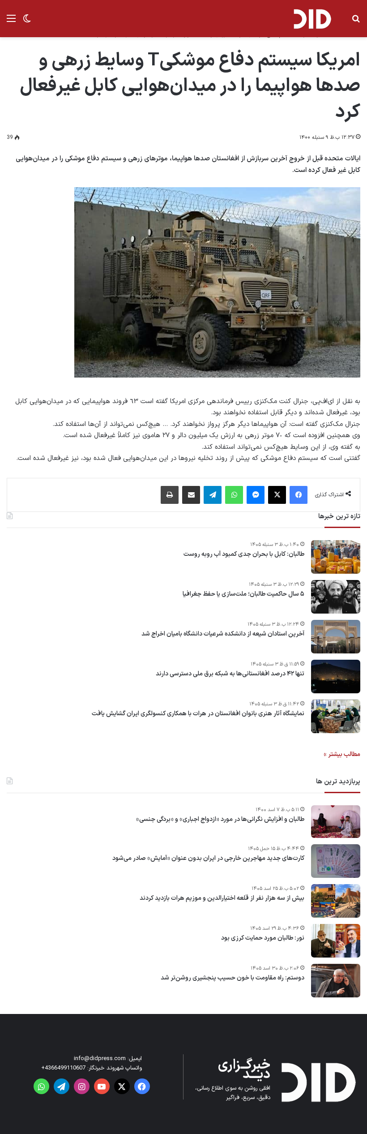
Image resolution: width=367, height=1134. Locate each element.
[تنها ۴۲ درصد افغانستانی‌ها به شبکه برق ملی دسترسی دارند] (335, 676)
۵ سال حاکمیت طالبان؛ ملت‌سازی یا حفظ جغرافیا (243, 594)
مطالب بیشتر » (342, 754)
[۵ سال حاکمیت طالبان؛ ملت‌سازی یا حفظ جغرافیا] (335, 597)
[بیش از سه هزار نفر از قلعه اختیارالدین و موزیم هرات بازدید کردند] (335, 901)
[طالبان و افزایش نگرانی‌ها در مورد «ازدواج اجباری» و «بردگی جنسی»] (335, 821)
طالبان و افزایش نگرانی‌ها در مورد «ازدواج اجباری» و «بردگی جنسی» (220, 819)
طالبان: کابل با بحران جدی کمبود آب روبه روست (244, 554)
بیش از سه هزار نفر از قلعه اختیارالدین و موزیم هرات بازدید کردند (222, 898)
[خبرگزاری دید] (311, 18)
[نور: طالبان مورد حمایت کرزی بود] (335, 941)
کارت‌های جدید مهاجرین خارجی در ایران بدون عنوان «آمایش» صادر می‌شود (208, 858)
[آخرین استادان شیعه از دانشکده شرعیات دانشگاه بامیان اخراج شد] (335, 636)
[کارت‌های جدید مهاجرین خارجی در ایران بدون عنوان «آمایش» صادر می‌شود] (335, 861)
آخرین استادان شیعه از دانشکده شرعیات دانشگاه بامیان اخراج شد (222, 634)
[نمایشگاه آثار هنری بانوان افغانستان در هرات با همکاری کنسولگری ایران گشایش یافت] (335, 716)
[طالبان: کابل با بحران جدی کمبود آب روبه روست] (335, 557)
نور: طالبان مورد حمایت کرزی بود (262, 938)
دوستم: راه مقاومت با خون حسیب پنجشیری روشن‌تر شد (232, 978)
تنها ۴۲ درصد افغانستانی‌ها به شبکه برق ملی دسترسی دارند (230, 674)
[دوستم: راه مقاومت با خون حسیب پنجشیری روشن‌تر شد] (335, 980)
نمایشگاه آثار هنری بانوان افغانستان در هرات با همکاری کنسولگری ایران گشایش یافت (198, 713)
